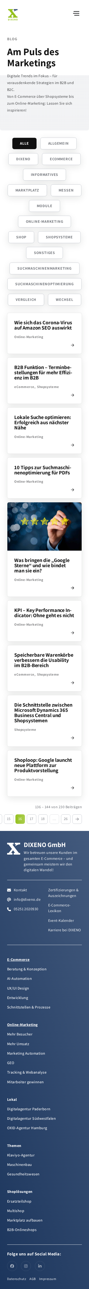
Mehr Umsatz (18, 1043)
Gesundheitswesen (23, 1174)
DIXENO (23, 158)
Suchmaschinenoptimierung (44, 283)
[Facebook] (12, 1266)
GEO (10, 1062)
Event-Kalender (61, 920)
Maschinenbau (19, 1164)
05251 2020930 (25, 908)
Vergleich (26, 299)
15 (9, 818)
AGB (32, 1279)
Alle (24, 143)
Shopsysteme (59, 237)
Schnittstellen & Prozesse (28, 1007)
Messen (66, 190)
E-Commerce (18, 959)
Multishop (15, 1210)
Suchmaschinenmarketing (44, 268)
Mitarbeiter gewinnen (25, 1081)
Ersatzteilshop (19, 1201)
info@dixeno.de (27, 899)
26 (66, 818)
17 (31, 818)
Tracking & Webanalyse (27, 1072)
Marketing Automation (26, 1053)
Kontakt (20, 890)
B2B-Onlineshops (22, 1229)
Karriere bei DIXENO (64, 930)
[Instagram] (26, 1266)
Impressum (47, 1279)
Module (44, 205)
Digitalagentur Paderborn (29, 1108)
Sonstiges (44, 252)
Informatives (44, 174)
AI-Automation (19, 978)
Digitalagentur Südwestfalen (31, 1118)
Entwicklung (17, 997)
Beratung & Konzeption (27, 969)
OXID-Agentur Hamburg (27, 1127)
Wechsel (64, 299)
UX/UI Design (18, 988)
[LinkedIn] (40, 1266)
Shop (21, 237)
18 (43, 818)
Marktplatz (27, 190)
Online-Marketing (44, 221)
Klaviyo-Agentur (21, 1155)
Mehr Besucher (20, 1034)
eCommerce (61, 158)
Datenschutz (16, 1279)
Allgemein (58, 143)
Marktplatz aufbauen (24, 1220)
